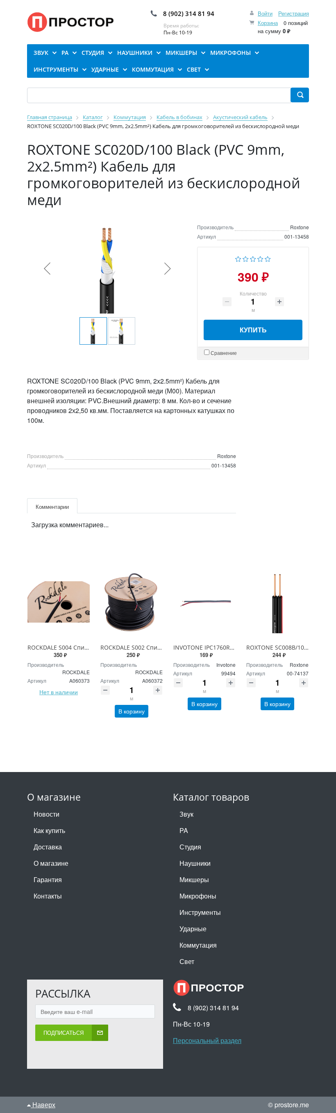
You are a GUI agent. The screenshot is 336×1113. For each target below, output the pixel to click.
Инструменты (200, 912)
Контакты (48, 896)
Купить (253, 329)
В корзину (131, 711)
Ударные (193, 928)
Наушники (195, 863)
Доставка (48, 846)
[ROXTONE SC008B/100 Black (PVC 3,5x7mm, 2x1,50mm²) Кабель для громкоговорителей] (277, 602)
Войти (265, 13)
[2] (246, 258)
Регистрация (293, 13)
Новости (46, 814)
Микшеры (194, 879)
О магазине (51, 863)
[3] (253, 258)
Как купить (49, 830)
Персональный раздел (207, 1040)
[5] (268, 258)
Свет (186, 961)
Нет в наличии (58, 692)
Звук (186, 814)
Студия (190, 846)
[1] (238, 258)
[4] (260, 258)
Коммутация (198, 945)
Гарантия (48, 879)
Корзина (268, 23)
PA (183, 830)
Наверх (43, 1104)
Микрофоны (197, 896)
